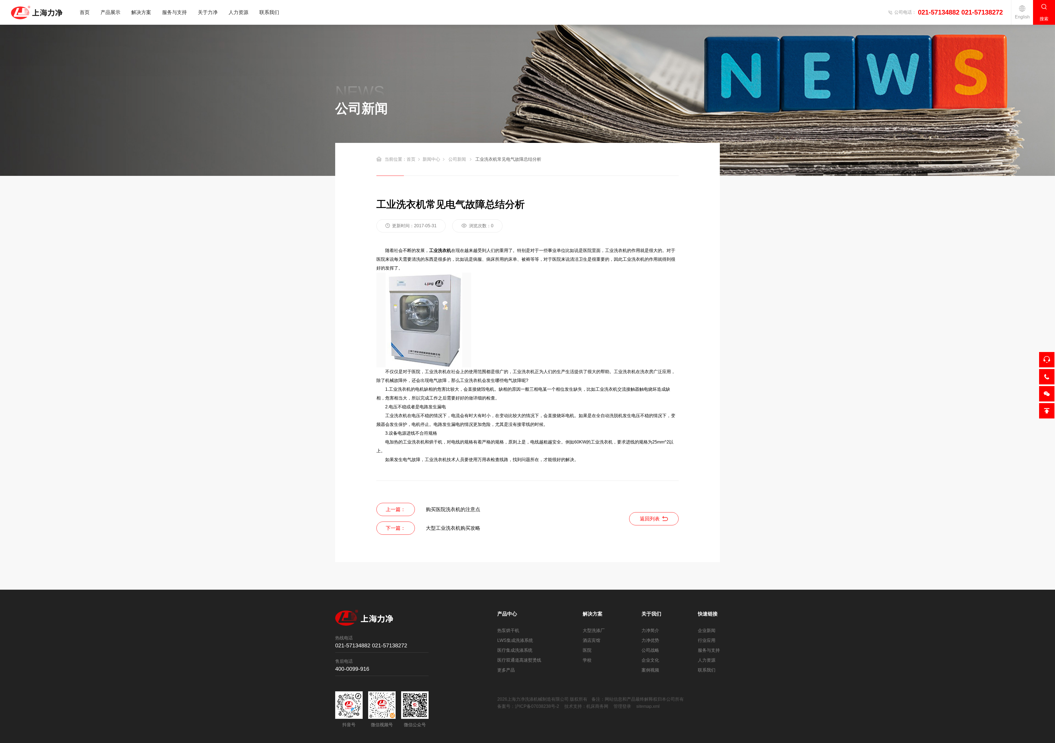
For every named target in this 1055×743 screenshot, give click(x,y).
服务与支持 (174, 12)
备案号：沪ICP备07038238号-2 (528, 706)
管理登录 (622, 706)
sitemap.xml (648, 706)
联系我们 (269, 12)
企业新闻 (706, 630)
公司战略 (650, 650)
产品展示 (110, 12)
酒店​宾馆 (591, 640)
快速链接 (708, 614)
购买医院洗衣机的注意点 (453, 509)
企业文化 (650, 660)
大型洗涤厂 (594, 630)
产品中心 (507, 614)
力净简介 (650, 630)
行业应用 (706, 640)
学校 (587, 660)
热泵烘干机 (508, 630)
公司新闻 (457, 159)
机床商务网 (597, 706)
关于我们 (651, 614)
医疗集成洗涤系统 (514, 650)
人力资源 (238, 12)
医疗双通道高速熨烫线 (519, 660)
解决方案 (141, 12)
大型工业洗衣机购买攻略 (453, 528)
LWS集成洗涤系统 (515, 640)
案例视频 (650, 670)
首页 (85, 12)
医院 (587, 650)
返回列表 (650, 519)
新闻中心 (431, 159)
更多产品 (506, 670)
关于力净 (208, 12)
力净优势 (650, 640)
